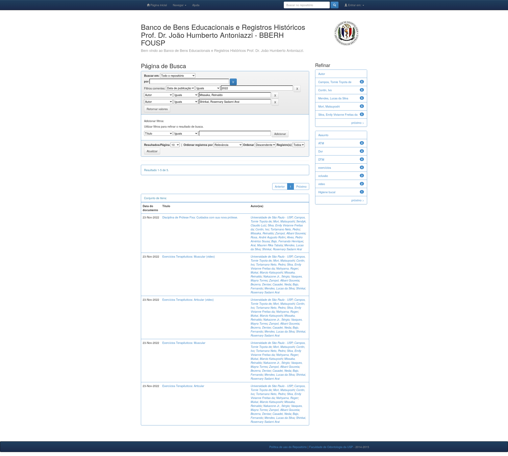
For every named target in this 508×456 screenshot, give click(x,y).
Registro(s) (284, 145)
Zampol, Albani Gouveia (290, 233)
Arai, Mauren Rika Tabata (267, 245)
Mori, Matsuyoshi (284, 221)
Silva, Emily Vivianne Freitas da (338, 114)
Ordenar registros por (198, 145)
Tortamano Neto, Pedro (285, 229)
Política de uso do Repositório (288, 447)
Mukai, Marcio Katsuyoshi (267, 272)
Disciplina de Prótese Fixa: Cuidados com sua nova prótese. (200, 217)
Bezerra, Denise (261, 284)
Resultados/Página (157, 145)
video (321, 184)
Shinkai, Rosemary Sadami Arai (282, 249)
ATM (321, 143)
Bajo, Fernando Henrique (287, 241)
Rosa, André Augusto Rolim (268, 237)
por (146, 81)
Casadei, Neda (281, 284)
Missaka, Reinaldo (262, 233)
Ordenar (248, 145)
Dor (320, 151)
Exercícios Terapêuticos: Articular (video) (188, 300)
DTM (321, 159)
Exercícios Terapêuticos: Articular (183, 386)
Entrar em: (354, 5)
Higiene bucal (326, 192)
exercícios (324, 168)
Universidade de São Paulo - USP (272, 217)
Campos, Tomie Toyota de (334, 82)
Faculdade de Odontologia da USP (331, 447)
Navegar (178, 5)
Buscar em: (151, 76)
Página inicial (158, 5)
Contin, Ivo (262, 229)
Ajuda (195, 5)
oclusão (323, 176)
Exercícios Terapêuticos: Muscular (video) (188, 256)
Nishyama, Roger (287, 268)
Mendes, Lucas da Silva (279, 288)
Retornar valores (157, 109)
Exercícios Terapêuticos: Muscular (183, 343)
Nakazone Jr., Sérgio (276, 276)
